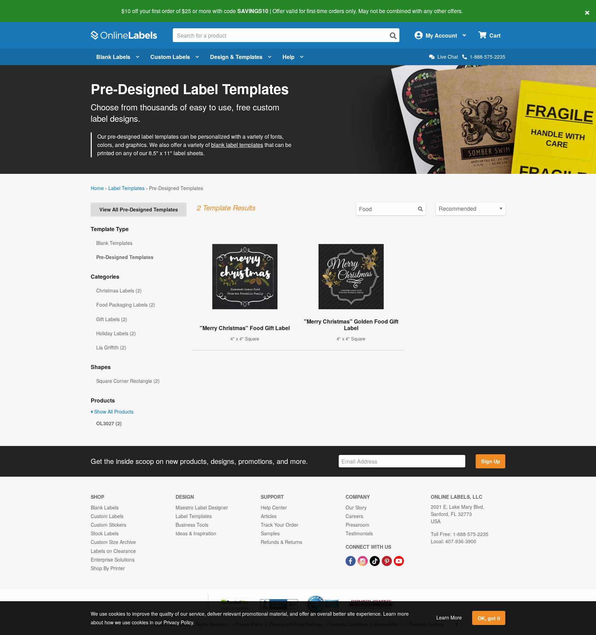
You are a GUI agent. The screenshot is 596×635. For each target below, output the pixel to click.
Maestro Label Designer (202, 507)
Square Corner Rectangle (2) (128, 380)
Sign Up (490, 461)
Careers (354, 516)
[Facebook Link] (351, 560)
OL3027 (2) (109, 423)
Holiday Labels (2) (116, 333)
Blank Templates (114, 242)
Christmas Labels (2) (119, 290)
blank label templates (237, 145)
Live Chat (447, 56)
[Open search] (393, 35)
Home (97, 188)
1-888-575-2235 (487, 56)
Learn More (449, 617)
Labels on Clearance (113, 550)
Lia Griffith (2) (111, 347)
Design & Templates (236, 57)
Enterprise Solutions (113, 559)
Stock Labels (105, 533)
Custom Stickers (108, 524)
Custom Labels (170, 57)
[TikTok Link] (375, 560)
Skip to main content (25, 6)
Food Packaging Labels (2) (125, 304)
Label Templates (126, 188)
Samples (270, 533)
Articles (269, 516)
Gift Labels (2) (111, 319)
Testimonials (359, 533)
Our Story (356, 507)
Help (288, 57)
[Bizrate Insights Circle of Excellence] (337, 596)
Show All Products (113, 411)
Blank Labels (113, 57)
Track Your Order (279, 524)
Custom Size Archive (113, 541)
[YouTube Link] (399, 560)
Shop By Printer (108, 568)
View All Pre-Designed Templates (138, 209)
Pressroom (357, 524)
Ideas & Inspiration (196, 533)
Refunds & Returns (281, 541)
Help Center (274, 507)
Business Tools (192, 524)
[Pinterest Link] (387, 560)
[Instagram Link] (363, 560)
